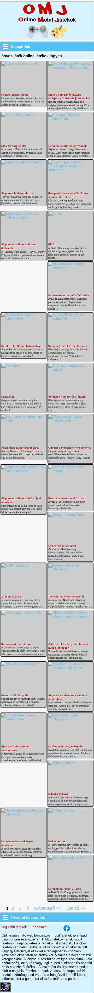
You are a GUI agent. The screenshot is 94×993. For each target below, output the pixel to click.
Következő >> (47, 908)
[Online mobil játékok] (47, 21)
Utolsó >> (76, 908)
